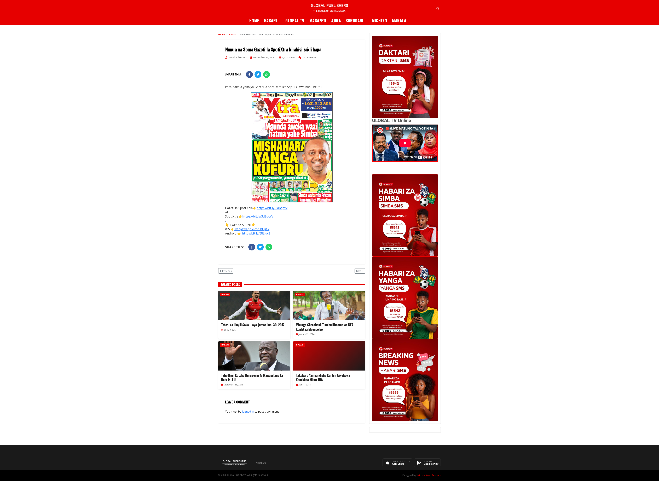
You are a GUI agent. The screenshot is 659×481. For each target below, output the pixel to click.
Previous (227, 271)
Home (254, 20)
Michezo (379, 20)
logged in (248, 411)
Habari (273, 20)
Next (358, 271)
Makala (402, 20)
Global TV (294, 20)
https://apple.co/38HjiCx (251, 229)
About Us (261, 462)
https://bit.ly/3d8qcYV (272, 208)
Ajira (336, 20)
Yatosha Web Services (429, 475)
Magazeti (317, 20)
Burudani (357, 20)
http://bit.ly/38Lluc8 (255, 233)
